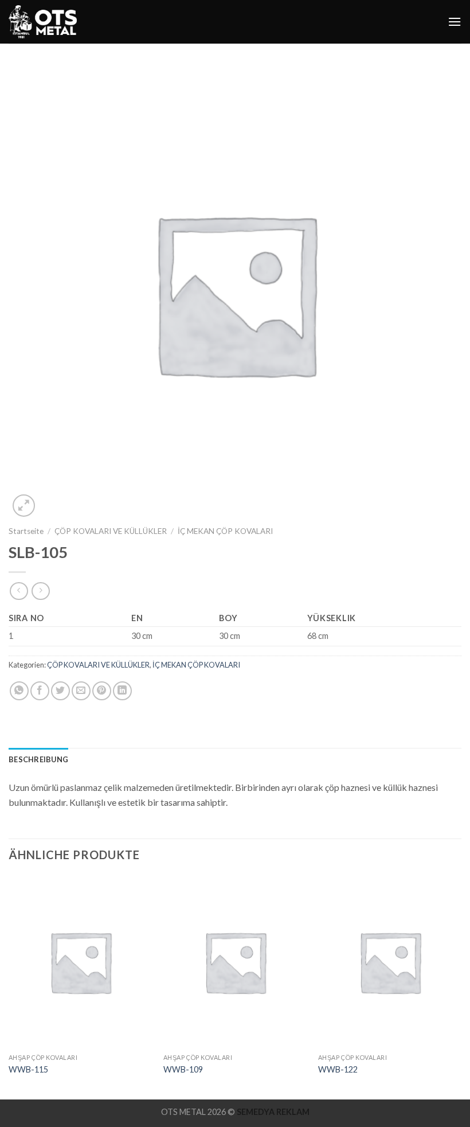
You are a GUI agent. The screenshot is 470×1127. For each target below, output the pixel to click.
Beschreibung (38, 759)
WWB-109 (183, 1069)
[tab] (38, 759)
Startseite (26, 531)
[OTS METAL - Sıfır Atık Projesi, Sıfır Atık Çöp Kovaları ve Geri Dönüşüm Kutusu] (43, 21)
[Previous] (9, 986)
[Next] (460, 986)
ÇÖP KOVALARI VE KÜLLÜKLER (110, 531)
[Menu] (454, 21)
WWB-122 (338, 1069)
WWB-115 (28, 1069)
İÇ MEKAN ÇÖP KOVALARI (225, 531)
